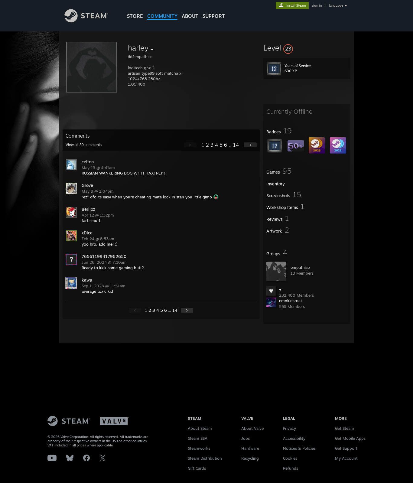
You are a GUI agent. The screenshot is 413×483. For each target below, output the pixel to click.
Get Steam (344, 428)
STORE (135, 16)
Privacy (289, 428)
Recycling (250, 458)
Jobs (245, 438)
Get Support (346, 448)
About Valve (252, 428)
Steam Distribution (205, 458)
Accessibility (294, 438)
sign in (317, 5)
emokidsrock (291, 300)
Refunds (290, 468)
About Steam (200, 428)
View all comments (84, 145)
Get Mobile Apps (350, 438)
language (336, 5)
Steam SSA (197, 438)
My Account (346, 458)
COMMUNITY (162, 16)
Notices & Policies (299, 448)
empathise (300, 267)
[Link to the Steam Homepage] (86, 20)
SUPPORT (214, 16)
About (190, 16)
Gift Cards (197, 468)
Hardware (250, 448)
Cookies (290, 458)
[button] (306, 48)
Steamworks (199, 448)
